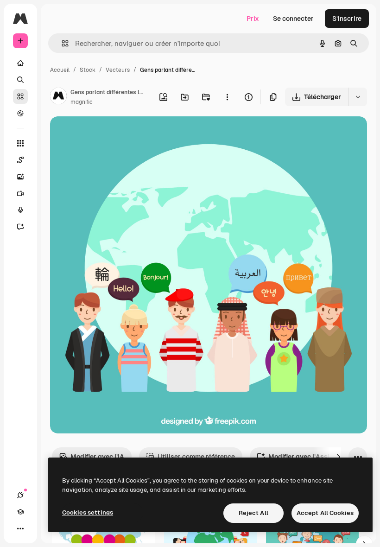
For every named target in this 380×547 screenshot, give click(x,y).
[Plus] (20, 528)
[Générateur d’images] (20, 176)
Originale (111, 134)
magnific (81, 102)
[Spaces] (20, 160)
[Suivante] (338, 456)
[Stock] (20, 96)
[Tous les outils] (20, 143)
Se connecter (293, 18)
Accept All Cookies (325, 513)
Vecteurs (118, 70)
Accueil (60, 70)
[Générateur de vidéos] (20, 193)
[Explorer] (20, 113)
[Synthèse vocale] (20, 210)
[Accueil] (20, 63)
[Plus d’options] (227, 97)
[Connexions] (20, 495)
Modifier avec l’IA (97, 456)
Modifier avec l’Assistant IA (311, 456)
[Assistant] (20, 226)
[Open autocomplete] (61, 43)
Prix (253, 18)
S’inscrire (346, 18)
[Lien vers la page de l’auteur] (58, 97)
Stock (87, 70)
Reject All (253, 513)
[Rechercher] (20, 79)
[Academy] (20, 511)
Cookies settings (87, 512)
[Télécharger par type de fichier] (357, 97)
